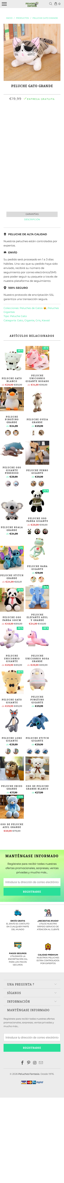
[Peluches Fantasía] (32, 5)
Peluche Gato (18, 316)
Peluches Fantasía (28, 1073)
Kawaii (46, 320)
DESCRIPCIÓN (32, 219)
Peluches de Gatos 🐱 (33, 308)
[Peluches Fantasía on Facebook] (22, 1063)
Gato (20, 320)
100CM (31, 124)
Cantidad (32, 133)
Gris (38, 320)
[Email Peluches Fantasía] (41, 1063)
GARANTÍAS (32, 214)
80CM (54, 114)
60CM (43, 114)
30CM (8, 114)
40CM (20, 114)
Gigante (29, 320)
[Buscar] (51, 4)
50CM (31, 114)
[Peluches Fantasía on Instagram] (35, 1063)
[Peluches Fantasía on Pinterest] (28, 1063)
